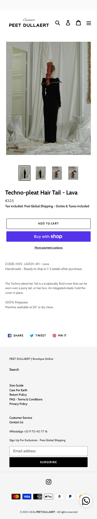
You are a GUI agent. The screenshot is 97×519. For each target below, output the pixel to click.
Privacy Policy (18, 404)
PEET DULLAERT (45, 512)
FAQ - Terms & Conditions (25, 399)
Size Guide (16, 385)
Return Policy (18, 394)
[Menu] (89, 23)
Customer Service (20, 417)
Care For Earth (18, 390)
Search (14, 369)
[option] (24, 173)
